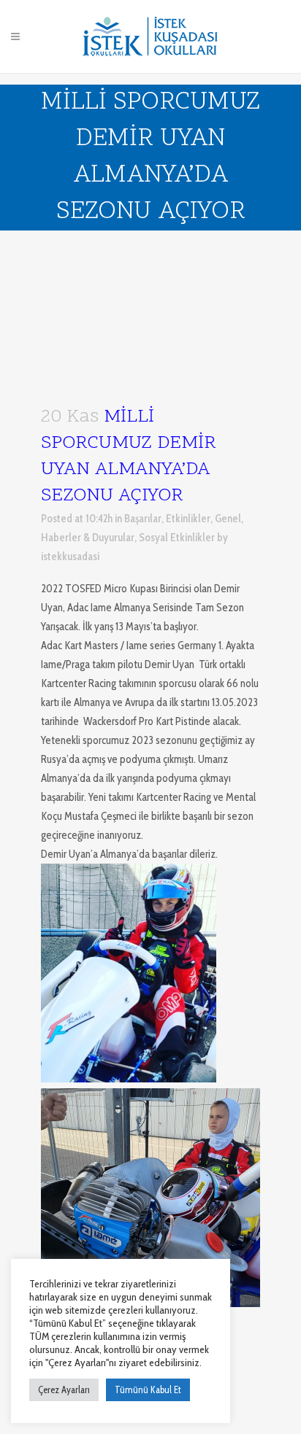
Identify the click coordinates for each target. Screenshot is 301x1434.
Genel (228, 518)
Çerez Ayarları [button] (64, 1389)
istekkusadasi (70, 556)
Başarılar (142, 518)
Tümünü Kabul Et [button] (148, 1389)
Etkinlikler (188, 518)
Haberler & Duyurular (87, 537)
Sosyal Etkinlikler (177, 537)
